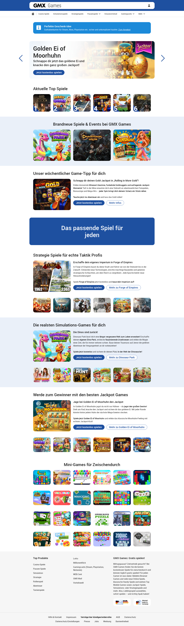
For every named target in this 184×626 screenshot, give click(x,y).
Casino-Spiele (39, 564)
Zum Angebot (124, 29)
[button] (149, 5)
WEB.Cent (77, 574)
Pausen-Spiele (39, 568)
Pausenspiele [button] (92, 14)
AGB (118, 617)
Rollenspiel (38, 581)
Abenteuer (37, 585)
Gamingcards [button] (126, 14)
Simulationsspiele (60, 14)
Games (54, 5)
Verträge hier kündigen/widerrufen (96, 617)
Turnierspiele (38, 590)
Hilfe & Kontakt (55, 617)
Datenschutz (130, 617)
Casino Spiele (43, 14)
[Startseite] (32, 14)
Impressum (71, 617)
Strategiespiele (77, 14)
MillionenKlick (79, 562)
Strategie (37, 577)
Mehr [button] (140, 14)
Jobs (96, 621)
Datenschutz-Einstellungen (67, 621)
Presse (87, 621)
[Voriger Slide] (21, 58)
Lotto (75, 558)
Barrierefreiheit (122, 621)
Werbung (107, 621)
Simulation (38, 573)
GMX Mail (77, 578)
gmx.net (39, 5)
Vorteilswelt (78, 582)
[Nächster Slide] (163, 58)
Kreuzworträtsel (111, 14)
